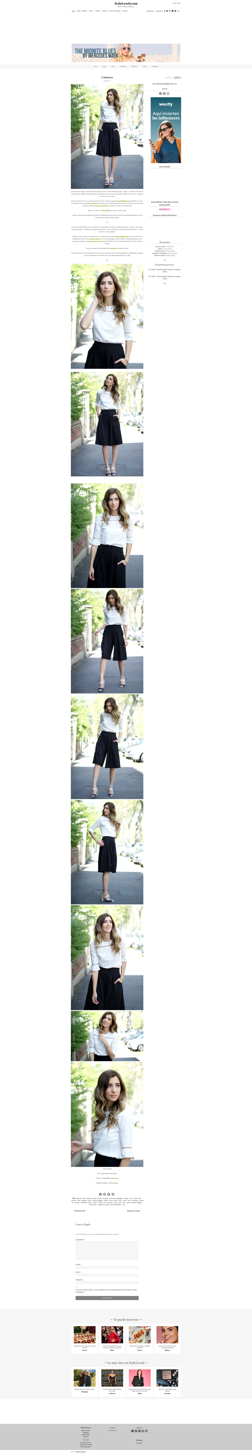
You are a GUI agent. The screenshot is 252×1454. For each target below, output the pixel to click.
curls (78, 1200)
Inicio (95, 66)
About (104, 66)
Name (78, 1264)
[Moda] (112, 1343)
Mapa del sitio (86, 1434)
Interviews (123, 66)
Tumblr (144, 66)
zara (123, 1205)
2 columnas (177, 76)
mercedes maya (86, 1202)
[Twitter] (167, 11)
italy (120, 1200)
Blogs (73, 11)
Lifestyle (97, 11)
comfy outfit (137, 1198)
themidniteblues (115, 1205)
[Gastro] (140, 1343)
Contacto (85, 1437)
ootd (104, 1202)
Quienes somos (86, 1430)
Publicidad (86, 1432)
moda (95, 1202)
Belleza (84, 11)
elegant (84, 1200)
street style (93, 1205)
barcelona (78, 1198)
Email (78, 1272)
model (100, 1202)
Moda (79, 11)
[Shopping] (85, 1386)
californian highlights (116, 1198)
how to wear (113, 1200)
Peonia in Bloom (159, 255)
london (125, 1200)
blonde (99, 1198)
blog (83, 1198)
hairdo (106, 1200)
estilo (89, 1200)
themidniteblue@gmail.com (164, 83)
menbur (77, 1202)
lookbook (135, 1200)
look (129, 1200)
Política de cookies (86, 1447)
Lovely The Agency (115, 11)
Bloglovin (134, 66)
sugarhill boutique (103, 1205)
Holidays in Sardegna (159, 253)
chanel (126, 1198)
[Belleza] (167, 1343)
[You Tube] (175, 11)
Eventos (125, 11)
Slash (159, 249)
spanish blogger (136, 1202)
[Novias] (85, 1343)
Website (79, 1280)
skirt (124, 1202)
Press (113, 66)
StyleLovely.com (126, 3)
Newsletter (159, 11)
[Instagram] (172, 11)
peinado (110, 1202)
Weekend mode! (79, 1211)
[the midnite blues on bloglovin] (165, 210)
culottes (73, 1200)
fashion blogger (97, 1200)
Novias (91, 11)
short (120, 1202)
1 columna (168, 76)
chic (130, 1198)
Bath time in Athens (133, 1211)
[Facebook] (165, 11)
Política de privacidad (86, 1445)
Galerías (104, 11)
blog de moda (91, 1198)
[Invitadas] (167, 1386)
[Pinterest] (170, 11)
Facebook (155, 66)
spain (128, 1202)
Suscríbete (139, 1443)
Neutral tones (159, 251)
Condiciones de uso (85, 1442)
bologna (105, 1198)
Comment (80, 1240)
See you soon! (160, 247)
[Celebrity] (112, 1386)
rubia (115, 1202)
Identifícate (150, 11)
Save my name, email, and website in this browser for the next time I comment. (106, 1291)
